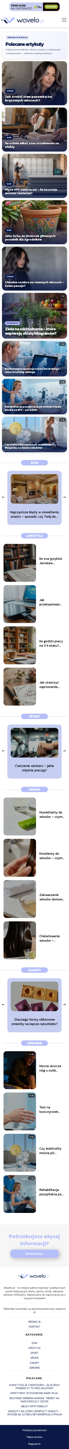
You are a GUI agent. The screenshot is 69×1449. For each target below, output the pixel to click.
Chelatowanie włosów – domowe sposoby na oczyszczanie (52, 938)
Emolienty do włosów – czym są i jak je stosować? (50, 855)
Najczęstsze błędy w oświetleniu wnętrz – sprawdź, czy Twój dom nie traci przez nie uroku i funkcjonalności (34, 514)
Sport (34, 716)
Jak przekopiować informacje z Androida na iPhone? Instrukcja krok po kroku (50, 602)
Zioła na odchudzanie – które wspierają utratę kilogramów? (30, 331)
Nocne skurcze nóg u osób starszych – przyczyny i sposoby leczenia (52, 1068)
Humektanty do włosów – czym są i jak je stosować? (50, 814)
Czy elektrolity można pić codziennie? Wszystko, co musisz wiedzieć (29, 446)
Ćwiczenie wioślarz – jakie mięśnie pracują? (34, 768)
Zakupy (34, 970)
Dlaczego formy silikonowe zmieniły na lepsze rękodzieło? (34, 1021)
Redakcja (34, 1322)
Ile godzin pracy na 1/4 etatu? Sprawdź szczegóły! (51, 643)
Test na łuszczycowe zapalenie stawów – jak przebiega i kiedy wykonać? (52, 1109)
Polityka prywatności (35, 1430)
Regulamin (34, 1444)
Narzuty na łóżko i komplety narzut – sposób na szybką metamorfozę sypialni (34, 1412)
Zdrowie (34, 1043)
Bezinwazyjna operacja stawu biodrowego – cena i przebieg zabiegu (33, 370)
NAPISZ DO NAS (34, 1254)
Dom (34, 462)
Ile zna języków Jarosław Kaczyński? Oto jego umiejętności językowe (50, 560)
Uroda (34, 789)
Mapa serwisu (34, 1437)
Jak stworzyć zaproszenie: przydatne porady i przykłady (49, 684)
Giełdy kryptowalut (34, 1406)
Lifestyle (34, 535)
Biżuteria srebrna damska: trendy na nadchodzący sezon (34, 1399)
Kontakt (34, 1327)
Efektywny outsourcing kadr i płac (34, 1393)
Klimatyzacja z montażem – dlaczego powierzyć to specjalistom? (34, 1386)
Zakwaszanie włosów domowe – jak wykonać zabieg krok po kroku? (51, 897)
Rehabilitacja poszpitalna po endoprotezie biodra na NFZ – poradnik (33, 408)
